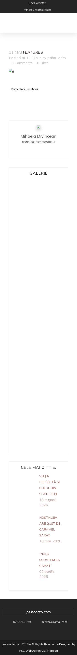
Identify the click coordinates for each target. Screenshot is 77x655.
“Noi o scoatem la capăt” (49, 560)
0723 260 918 (37, 3)
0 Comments (22, 63)
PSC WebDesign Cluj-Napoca (38, 650)
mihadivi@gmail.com (54, 622)
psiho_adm (56, 57)
